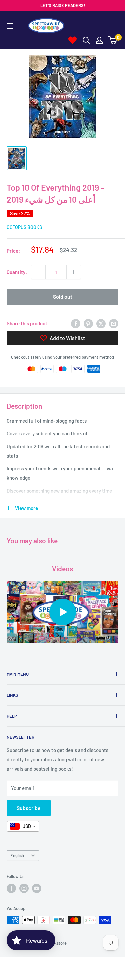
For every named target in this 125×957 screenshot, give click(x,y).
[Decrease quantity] (38, 272)
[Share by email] (113, 323)
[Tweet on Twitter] (101, 323)
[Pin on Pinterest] (88, 323)
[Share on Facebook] (75, 323)
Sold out (62, 296)
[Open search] (86, 40)
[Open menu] (10, 26)
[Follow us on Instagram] (24, 888)
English (17, 855)
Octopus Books (24, 227)
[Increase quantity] (74, 272)
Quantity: (17, 272)
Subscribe (29, 808)
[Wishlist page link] (72, 40)
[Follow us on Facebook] (11, 888)
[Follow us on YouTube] (36, 888)
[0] (113, 40)
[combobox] (23, 826)
